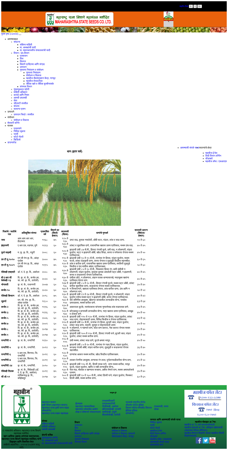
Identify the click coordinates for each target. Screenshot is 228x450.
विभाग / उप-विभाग (21, 53)
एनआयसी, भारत (161, 406)
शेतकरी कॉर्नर (13, 123)
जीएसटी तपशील (21, 103)
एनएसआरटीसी (108, 403)
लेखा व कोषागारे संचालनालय (88, 412)
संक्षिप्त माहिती (26, 44)
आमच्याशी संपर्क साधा (189, 147)
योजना (16, 106)
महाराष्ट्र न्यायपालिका (85, 406)
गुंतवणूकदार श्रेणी (21, 89)
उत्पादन (23, 67)
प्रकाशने (17, 128)
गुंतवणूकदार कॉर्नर (50, 437)
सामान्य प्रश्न (19, 109)
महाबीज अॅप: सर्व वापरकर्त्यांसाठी (199, 424)
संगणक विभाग (26, 86)
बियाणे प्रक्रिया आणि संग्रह (32, 64)
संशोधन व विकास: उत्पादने (123, 433)
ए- (191, 6)
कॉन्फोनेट (130, 413)
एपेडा (156, 409)
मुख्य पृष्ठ (9, 33)
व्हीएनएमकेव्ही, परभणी (111, 409)
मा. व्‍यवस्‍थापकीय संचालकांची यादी (35, 50)
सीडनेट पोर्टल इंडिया (135, 405)
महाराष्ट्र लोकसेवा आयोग (86, 409)
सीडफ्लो (209, 158)
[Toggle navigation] (20, 34)
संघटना (17, 41)
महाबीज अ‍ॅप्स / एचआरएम (216, 161)
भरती (16, 134)
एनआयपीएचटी (108, 400)
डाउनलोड (11, 142)
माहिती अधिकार (20, 92)
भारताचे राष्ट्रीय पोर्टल (135, 402)
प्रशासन (23, 55)
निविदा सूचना (19, 131)
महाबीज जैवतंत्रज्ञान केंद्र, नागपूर (41, 78)
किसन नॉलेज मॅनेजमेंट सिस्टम (139, 407)
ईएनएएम (78, 403)
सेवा (15, 100)
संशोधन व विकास (33, 75)
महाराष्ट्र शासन (49, 402)
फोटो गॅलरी (18, 136)
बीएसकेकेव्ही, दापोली (111, 414)
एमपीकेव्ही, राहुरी (109, 412)
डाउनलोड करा (156, 444)
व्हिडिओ (17, 139)
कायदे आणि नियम (21, 95)
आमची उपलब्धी (20, 97)
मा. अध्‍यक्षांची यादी (28, 47)
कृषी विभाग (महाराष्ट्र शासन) (54, 405)
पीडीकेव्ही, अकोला (110, 406)
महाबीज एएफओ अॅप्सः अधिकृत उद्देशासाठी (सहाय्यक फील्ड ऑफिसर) (203, 429)
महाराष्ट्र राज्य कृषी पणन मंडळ (55, 407)
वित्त (21, 58)
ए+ (200, 6)
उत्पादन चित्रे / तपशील (24, 114)
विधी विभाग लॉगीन (213, 155)
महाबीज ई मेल (211, 153)
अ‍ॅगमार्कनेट (46, 410)
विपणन (23, 61)
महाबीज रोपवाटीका (34, 81)
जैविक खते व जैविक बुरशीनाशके (40, 83)
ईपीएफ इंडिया (131, 410)
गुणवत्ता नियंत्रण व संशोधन (31, 69)
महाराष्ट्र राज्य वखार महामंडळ (55, 413)
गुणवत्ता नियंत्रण (33, 72)
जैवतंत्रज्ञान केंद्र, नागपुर (123, 436)
